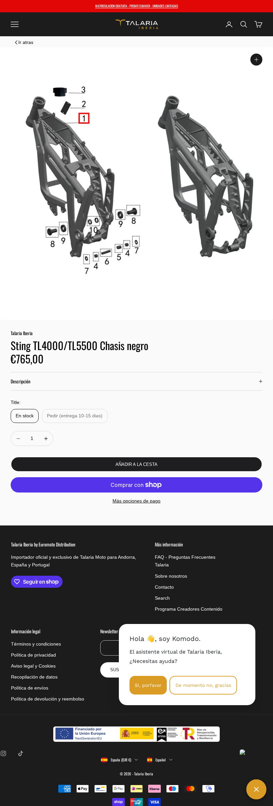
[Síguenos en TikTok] (20, 753)
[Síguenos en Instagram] (3, 753)
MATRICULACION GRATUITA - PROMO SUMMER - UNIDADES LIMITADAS (136, 5)
